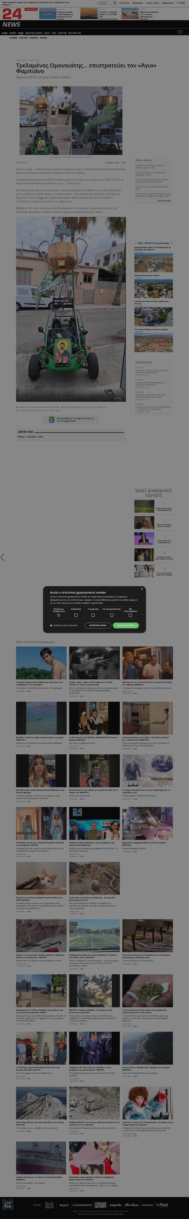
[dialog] (94, 609)
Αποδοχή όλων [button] (126, 625)
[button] (64, 625)
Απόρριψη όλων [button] (97, 625)
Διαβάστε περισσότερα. (92, 603)
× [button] (142, 589)
